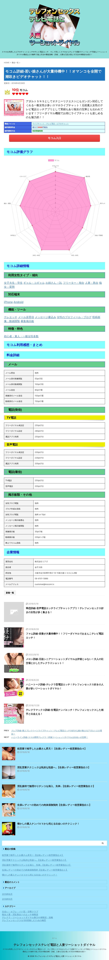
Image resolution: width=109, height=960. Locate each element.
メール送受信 (26, 317)
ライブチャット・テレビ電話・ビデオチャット (50, 124)
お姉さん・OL (53, 282)
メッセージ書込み (45, 317)
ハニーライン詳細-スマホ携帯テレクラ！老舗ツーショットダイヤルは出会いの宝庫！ (49, 737)
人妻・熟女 (91, 282)
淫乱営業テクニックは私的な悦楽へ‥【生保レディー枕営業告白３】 (53, 767)
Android (18, 302)
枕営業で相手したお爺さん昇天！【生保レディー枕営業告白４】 (52, 748)
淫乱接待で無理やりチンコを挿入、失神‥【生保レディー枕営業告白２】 (56, 786)
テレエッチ (10, 317)
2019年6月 (7, 894)
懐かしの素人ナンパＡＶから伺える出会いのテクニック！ (48, 823)
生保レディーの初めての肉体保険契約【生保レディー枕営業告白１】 (54, 804)
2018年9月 (7, 899)
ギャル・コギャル (34, 282)
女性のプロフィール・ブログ (74, 317)
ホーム (54, 938)
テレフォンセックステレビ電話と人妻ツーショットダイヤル (54, 944)
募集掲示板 (27, 321)
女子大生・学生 (13, 282)
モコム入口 (54, 138)
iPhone (8, 302)
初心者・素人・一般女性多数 (21, 336)
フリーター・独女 (73, 282)
